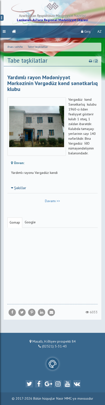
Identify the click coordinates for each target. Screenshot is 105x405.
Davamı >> (52, 201)
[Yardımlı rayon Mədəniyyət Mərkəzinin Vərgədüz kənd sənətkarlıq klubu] (51, 312)
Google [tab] (30, 222)
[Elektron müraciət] (52, 364)
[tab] (52, 188)
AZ (99, 31)
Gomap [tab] (15, 222)
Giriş (87, 31)
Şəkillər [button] (19, 188)
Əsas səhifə (15, 47)
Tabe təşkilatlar (38, 47)
